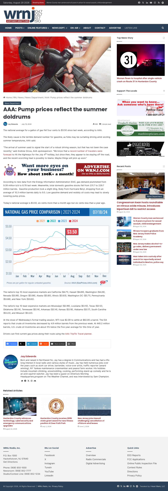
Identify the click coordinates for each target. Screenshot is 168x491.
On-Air (74, 28)
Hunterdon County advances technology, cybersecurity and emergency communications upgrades (18, 422)
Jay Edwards (13, 124)
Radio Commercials (96, 459)
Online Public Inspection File (142, 463)
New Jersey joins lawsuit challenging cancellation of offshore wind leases (91, 421)
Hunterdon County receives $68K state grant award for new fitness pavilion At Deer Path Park (56, 421)
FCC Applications (136, 459)
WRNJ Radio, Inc (44, 486)
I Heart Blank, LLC (157, 486)
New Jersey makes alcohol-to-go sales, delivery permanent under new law (148, 246)
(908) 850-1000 (19, 467)
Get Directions (10, 462)
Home (8, 28)
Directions (132, 471)
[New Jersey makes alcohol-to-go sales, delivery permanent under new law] (124, 247)
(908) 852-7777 (23, 470)
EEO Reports (134, 455)
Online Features (37, 28)
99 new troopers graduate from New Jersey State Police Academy (148, 234)
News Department (34, 97)
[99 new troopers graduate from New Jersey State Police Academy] (124, 234)
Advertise (115, 28)
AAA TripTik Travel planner (78, 333)
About (87, 28)
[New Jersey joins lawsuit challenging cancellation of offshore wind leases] (94, 406)
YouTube (49, 471)
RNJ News (18, 97)
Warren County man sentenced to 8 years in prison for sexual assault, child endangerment (148, 221)
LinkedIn (49, 475)
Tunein (48, 467)
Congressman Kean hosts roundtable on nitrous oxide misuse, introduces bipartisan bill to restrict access (140, 206)
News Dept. (58, 28)
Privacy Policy (134, 475)
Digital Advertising (95, 463)
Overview (91, 455)
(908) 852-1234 (32, 474)
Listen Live (131, 28)
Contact (100, 28)
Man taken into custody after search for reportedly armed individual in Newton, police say (148, 259)
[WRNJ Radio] (23, 15)
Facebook (50, 455)
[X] (28, 380)
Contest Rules (134, 467)
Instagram (50, 463)
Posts (18, 28)
